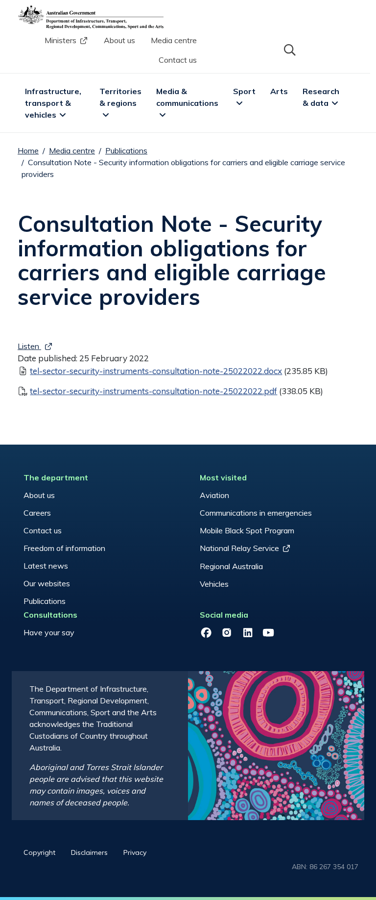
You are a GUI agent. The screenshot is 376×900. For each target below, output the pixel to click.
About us (119, 40)
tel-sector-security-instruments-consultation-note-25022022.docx (156, 371)
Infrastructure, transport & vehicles (54, 103)
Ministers (60, 40)
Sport (244, 91)
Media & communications (187, 97)
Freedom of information (64, 548)
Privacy (134, 852)
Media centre (174, 40)
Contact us (178, 60)
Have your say (49, 632)
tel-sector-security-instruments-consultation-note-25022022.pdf (153, 391)
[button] (289, 49)
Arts (279, 91)
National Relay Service (239, 548)
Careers (37, 513)
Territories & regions (121, 97)
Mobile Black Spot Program (247, 530)
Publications (126, 150)
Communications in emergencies (256, 513)
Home (28, 150)
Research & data (322, 97)
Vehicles (214, 584)
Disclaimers (89, 852)
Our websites (47, 583)
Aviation (214, 495)
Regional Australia (231, 566)
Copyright (39, 852)
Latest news (46, 566)
